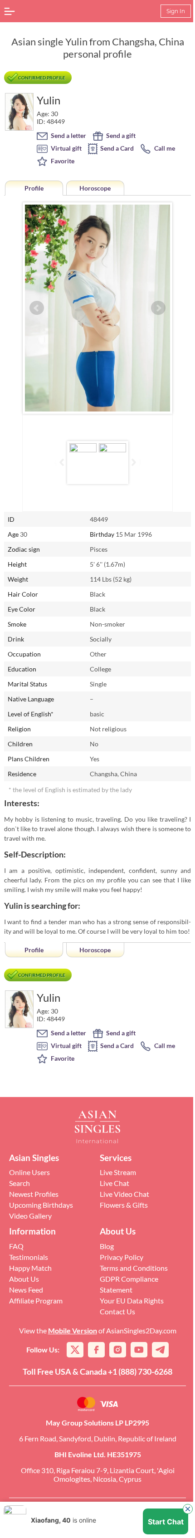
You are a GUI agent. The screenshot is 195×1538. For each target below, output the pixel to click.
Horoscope (95, 188)
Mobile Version (72, 1330)
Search (19, 1183)
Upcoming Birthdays (41, 1204)
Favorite (61, 161)
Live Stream (118, 1172)
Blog (107, 1246)
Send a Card (116, 148)
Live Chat (114, 1183)
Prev (36, 308)
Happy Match (30, 1268)
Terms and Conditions (134, 1268)
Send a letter (67, 135)
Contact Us (117, 1311)
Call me (164, 148)
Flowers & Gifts (124, 1204)
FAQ (16, 1246)
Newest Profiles (33, 1194)
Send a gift (120, 135)
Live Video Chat (124, 1194)
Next (158, 308)
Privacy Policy (121, 1257)
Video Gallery (30, 1215)
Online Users (29, 1172)
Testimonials (28, 1257)
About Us (24, 1278)
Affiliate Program (36, 1300)
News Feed (26, 1289)
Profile (34, 188)
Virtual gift (65, 148)
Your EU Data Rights (132, 1300)
